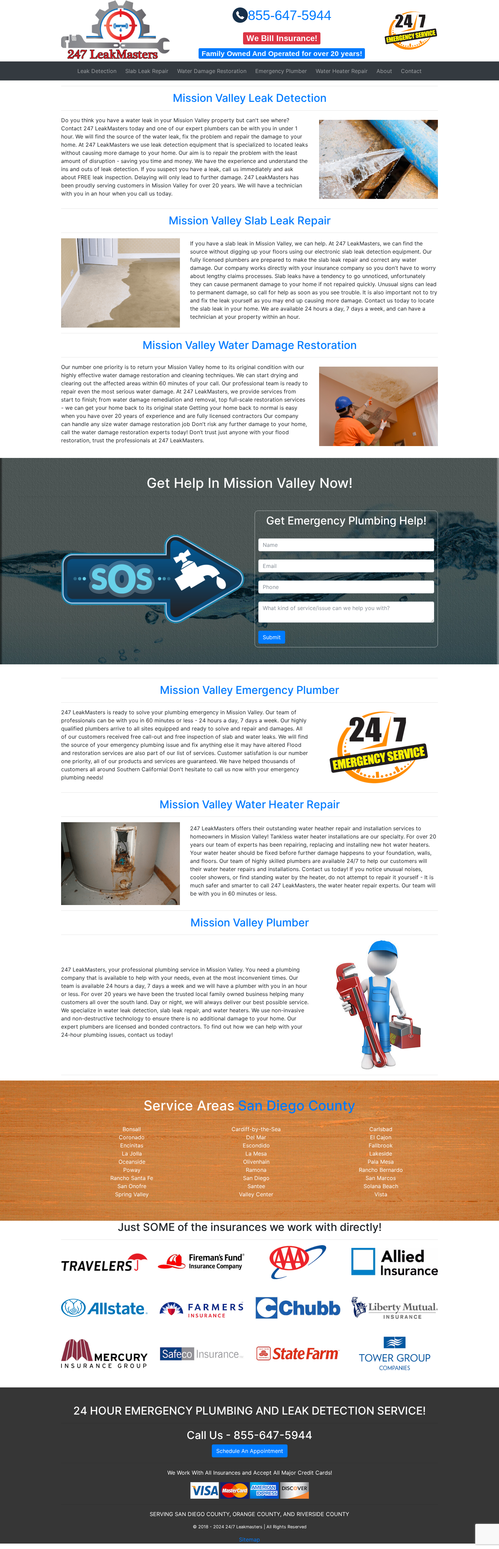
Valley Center (256, 1194)
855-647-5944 (289, 15)
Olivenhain (256, 1161)
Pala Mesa (381, 1161)
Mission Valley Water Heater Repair (250, 804)
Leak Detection (96, 71)
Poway (132, 1169)
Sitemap (249, 1539)
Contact (411, 71)
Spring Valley (132, 1194)
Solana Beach (381, 1186)
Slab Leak (146, 71)
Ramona (256, 1169)
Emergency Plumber (281, 71)
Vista (380, 1194)
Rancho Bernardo (381, 1169)
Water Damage (211, 71)
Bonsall (132, 1129)
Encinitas (131, 1145)
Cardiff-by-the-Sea (256, 1129)
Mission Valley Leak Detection (250, 98)
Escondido (256, 1145)
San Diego (256, 1178)
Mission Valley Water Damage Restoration (250, 345)
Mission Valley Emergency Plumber (249, 690)
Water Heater (342, 71)
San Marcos (381, 1178)
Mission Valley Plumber (249, 922)
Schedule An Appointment (249, 1450)
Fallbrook (381, 1145)
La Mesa (256, 1153)
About (384, 71)
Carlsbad (380, 1129)
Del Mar (256, 1137)
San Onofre (131, 1186)
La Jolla (132, 1153)
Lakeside (380, 1153)
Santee (256, 1186)
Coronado (132, 1137)
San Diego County (296, 1105)
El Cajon (380, 1137)
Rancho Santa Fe (131, 1178)
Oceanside (131, 1161)
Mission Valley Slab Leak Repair (250, 220)
